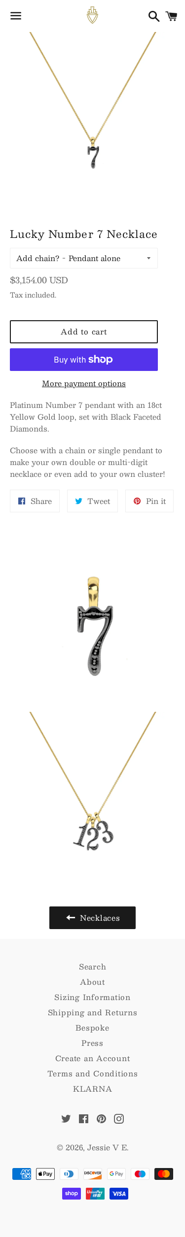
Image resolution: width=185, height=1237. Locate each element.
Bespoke (92, 1027)
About (92, 981)
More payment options (84, 383)
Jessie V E (107, 1147)
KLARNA (92, 1088)
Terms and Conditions (92, 1073)
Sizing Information (92, 997)
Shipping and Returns (93, 1012)
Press (92, 1042)
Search (93, 966)
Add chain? (37, 258)
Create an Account (92, 1058)
